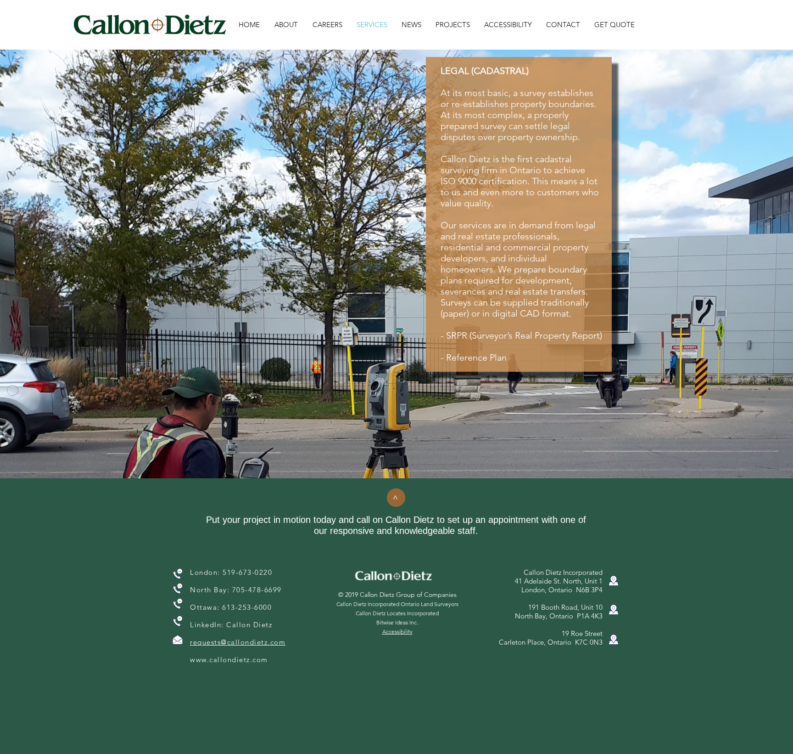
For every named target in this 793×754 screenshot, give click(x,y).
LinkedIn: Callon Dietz (231, 624)
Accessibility (397, 631)
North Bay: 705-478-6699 (236, 589)
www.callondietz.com (229, 659)
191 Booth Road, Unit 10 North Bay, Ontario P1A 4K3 (559, 611)
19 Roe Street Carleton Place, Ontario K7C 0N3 (551, 637)
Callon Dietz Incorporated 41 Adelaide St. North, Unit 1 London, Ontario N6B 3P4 (559, 581)
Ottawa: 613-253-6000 (231, 607)
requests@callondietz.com (237, 642)
